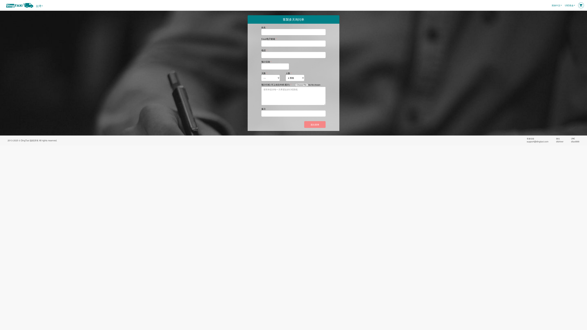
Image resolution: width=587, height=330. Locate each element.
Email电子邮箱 (269, 39)
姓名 (264, 27)
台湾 (38, 6)
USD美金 (569, 5)
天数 (264, 73)
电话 (264, 50)
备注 (263, 109)
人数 (289, 73)
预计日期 (266, 62)
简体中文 (556, 5)
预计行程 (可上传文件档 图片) (276, 85)
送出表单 (315, 124)
